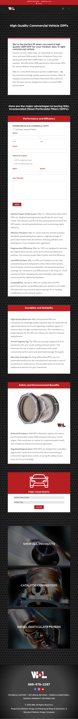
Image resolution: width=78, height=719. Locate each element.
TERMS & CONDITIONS (58, 695)
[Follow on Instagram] (39, 689)
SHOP (39, 551)
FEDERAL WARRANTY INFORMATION (39, 698)
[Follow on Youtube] (42, 689)
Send (16, 204)
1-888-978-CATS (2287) (33, 1)
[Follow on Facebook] (35, 689)
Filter (39, 507)
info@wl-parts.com (46, 1)
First (14, 141)
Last (41, 141)
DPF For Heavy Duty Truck (24, 164)
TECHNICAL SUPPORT (17, 695)
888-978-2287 (39, 684)
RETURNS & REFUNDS (38, 695)
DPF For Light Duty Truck (23, 160)
